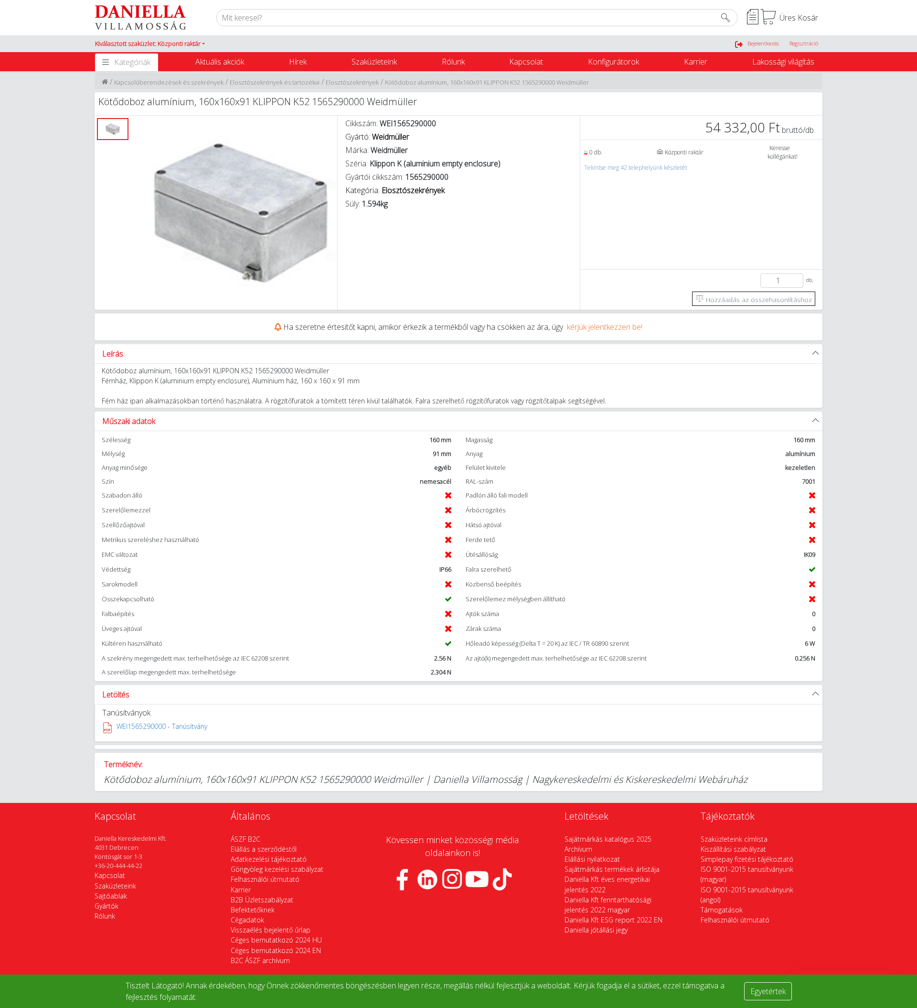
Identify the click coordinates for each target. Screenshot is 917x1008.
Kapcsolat (526, 61)
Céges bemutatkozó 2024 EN (276, 950)
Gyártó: (377, 136)
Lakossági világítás (783, 61)
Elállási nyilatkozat (592, 859)
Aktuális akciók (219, 61)
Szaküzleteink (374, 61)
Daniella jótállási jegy (596, 929)
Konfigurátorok (613, 61)
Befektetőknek (253, 909)
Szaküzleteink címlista (734, 839)
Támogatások (722, 909)
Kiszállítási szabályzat (733, 849)
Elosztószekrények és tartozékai (275, 82)
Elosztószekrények (352, 82)
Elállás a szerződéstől (264, 849)
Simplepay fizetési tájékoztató (747, 859)
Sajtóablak (111, 895)
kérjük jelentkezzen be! (604, 327)
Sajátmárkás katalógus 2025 (608, 839)
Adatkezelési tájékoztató (269, 859)
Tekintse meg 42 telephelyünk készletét (635, 167)
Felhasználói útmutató (265, 879)
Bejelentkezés (763, 43)
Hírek (298, 61)
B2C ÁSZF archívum (260, 960)
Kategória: (395, 190)
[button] (150, 44)
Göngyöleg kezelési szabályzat (277, 869)
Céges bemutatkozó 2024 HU (276, 939)
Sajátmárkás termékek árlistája (612, 869)
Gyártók (106, 905)
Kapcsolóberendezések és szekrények (169, 82)
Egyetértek (768, 991)
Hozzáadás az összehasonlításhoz (758, 299)
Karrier (695, 61)
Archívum (578, 849)
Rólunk (453, 61)
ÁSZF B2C (245, 839)
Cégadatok (247, 919)
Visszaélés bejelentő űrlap (270, 929)
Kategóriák (132, 62)
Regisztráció (803, 43)
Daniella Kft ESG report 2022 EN (613, 919)
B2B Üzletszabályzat (262, 899)
